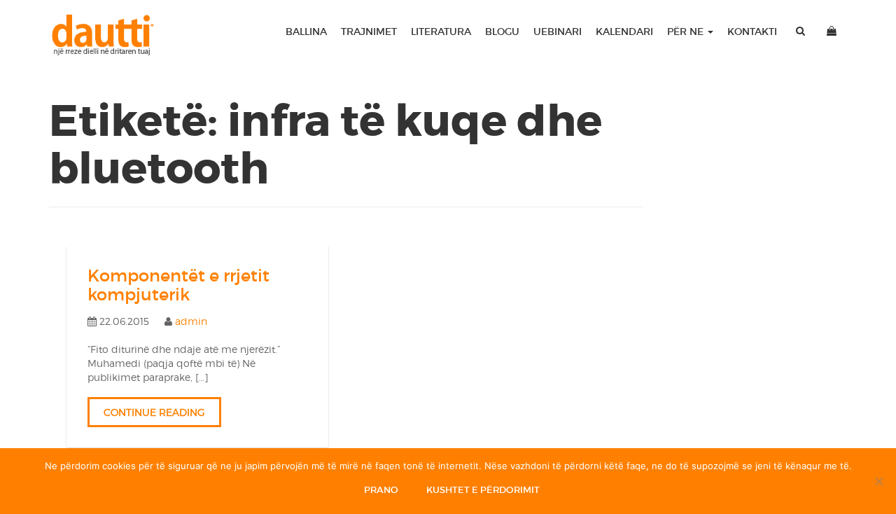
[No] (879, 481)
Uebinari (557, 31)
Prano (381, 490)
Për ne (686, 31)
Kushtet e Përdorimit (483, 490)
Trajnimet (369, 31)
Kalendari (624, 31)
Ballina (306, 31)
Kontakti (752, 31)
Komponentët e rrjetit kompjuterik (179, 284)
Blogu (502, 31)
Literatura (441, 31)
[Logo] (109, 35)
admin (191, 321)
